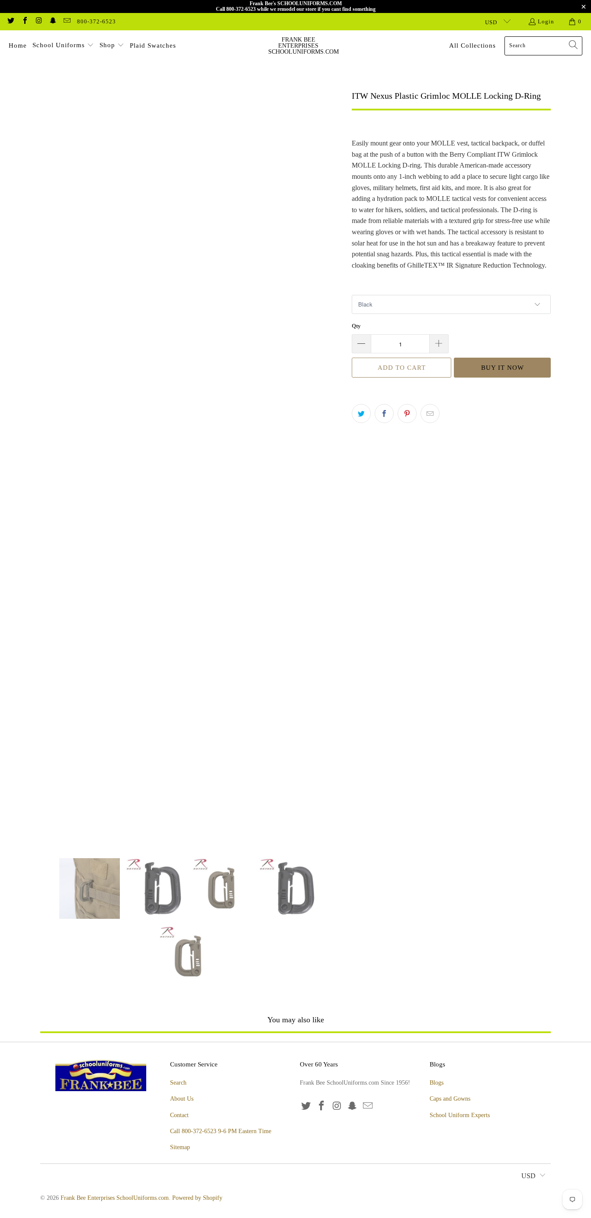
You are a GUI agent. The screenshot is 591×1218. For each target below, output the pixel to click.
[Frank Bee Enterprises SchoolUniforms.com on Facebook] (24, 21)
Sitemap (180, 1147)
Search (178, 1082)
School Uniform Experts (460, 1115)
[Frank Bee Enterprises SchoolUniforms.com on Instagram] (38, 21)
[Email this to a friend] (430, 413)
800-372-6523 (96, 21)
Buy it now (502, 367)
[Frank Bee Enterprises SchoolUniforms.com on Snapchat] (52, 21)
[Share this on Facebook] (384, 413)
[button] (63, 46)
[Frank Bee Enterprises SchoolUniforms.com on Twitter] (10, 21)
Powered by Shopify (197, 1198)
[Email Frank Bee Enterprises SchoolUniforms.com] (67, 21)
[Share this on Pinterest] (407, 413)
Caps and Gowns (450, 1098)
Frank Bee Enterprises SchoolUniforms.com (115, 1198)
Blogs (436, 1082)
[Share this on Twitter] (361, 413)
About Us (181, 1098)
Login (546, 21)
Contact (179, 1115)
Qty (356, 326)
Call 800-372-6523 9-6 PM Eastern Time (220, 1131)
